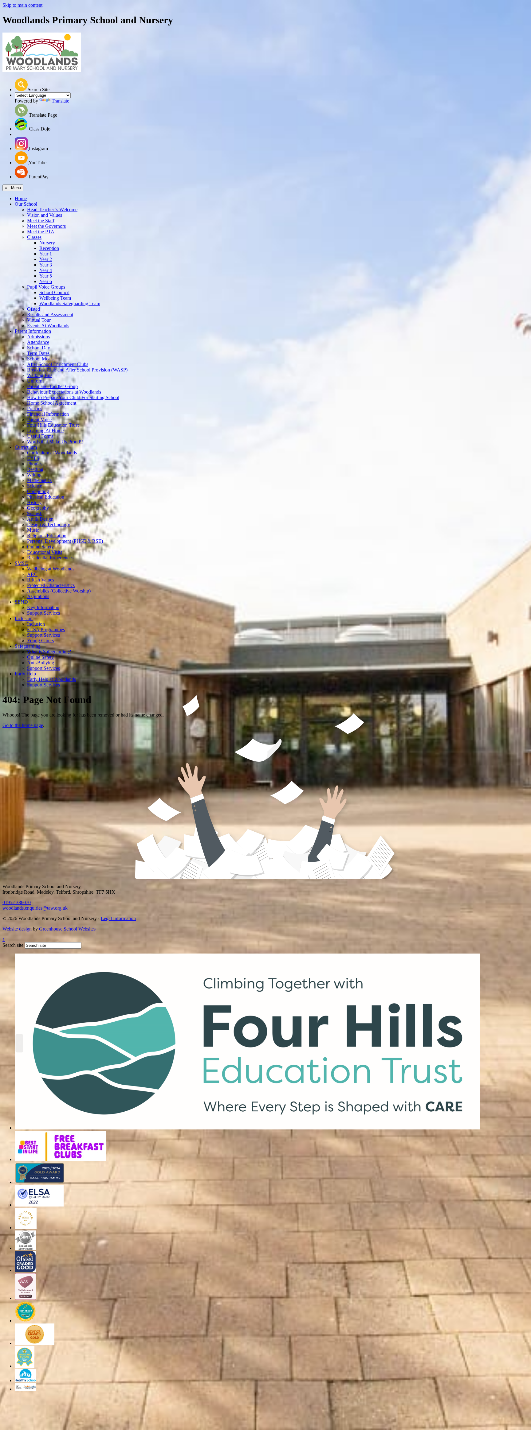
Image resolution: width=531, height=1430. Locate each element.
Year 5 (45, 275)
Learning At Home (45, 430)
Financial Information (48, 414)
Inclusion (24, 618)
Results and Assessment (50, 314)
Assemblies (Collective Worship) (59, 590)
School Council (54, 292)
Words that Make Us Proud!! (55, 441)
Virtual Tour (39, 320)
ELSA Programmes (46, 629)
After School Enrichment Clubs (57, 364)
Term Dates (38, 353)
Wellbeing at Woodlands (50, 568)
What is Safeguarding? (49, 651)
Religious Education (46, 535)
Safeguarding (28, 646)
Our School (26, 204)
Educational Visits (44, 552)
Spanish (34, 513)
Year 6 (45, 281)
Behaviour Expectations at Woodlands (64, 391)
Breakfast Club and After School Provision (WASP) (77, 369)
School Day (38, 347)
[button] (21, 84)
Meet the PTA (40, 231)
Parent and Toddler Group (52, 386)
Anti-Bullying (40, 662)
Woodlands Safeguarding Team (69, 303)
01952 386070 (16, 902)
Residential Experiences (50, 557)
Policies (34, 408)
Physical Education (45, 496)
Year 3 (45, 264)
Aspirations (38, 596)
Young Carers (40, 640)
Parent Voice (39, 419)
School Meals (40, 358)
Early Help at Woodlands (51, 679)
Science (34, 485)
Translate (60, 100)
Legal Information (118, 918)
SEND (21, 601)
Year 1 (45, 253)
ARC (32, 574)
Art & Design (40, 519)
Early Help (25, 673)
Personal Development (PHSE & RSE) (65, 541)
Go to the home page (22, 725)
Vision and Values (44, 215)
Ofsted (33, 309)
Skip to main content (22, 5)
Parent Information (33, 331)
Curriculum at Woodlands (52, 452)
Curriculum (26, 447)
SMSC (21, 563)
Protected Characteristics (51, 585)
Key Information (43, 607)
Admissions (38, 336)
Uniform (35, 380)
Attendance (38, 342)
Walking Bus (39, 375)
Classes (34, 237)
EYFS (33, 458)
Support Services (43, 613)
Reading (35, 469)
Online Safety (40, 546)
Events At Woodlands (48, 325)
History (34, 502)
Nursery (47, 242)
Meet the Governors (46, 226)
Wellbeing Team (55, 298)
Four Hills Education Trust (53, 425)
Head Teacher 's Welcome (52, 209)
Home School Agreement (51, 403)
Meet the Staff (40, 220)
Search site (12, 945)
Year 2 (45, 259)
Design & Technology (48, 524)
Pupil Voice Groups (46, 286)
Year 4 (45, 270)
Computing (38, 491)
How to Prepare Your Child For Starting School (73, 397)
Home (21, 198)
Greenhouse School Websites (67, 928)
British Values (40, 579)
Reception (49, 248)
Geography (38, 508)
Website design (17, 928)
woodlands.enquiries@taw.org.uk (35, 908)
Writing (34, 474)
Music (33, 530)
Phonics (34, 463)
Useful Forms (40, 436)
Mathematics (39, 480)
